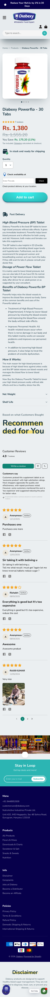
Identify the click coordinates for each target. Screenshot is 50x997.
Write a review (18, 466)
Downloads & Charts (12, 844)
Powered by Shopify (32, 956)
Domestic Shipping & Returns (16, 924)
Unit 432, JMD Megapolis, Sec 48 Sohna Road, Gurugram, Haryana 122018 (24, 816)
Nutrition (6, 857)
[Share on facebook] (4, 535)
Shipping (18, 143)
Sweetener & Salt (10, 848)
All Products (8, 835)
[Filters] (38, 466)
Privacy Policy (9, 911)
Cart (46, 26)
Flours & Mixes (9, 840)
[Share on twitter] (9, 535)
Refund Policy (9, 920)
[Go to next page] (33, 719)
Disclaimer (7, 875)
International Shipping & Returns (18, 928)
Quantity (6, 159)
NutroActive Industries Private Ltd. (19, 810)
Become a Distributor (12, 888)
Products (15, 48)
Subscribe (38, 779)
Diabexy (19, 956)
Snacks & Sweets (10, 853)
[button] (8, 122)
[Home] (24, 17)
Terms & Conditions (11, 915)
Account (40, 26)
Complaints (7, 880)
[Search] (44, 33)
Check (41, 181)
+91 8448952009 (10, 801)
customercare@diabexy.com (15, 805)
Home (5, 48)
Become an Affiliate (11, 893)
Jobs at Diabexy (9, 884)
